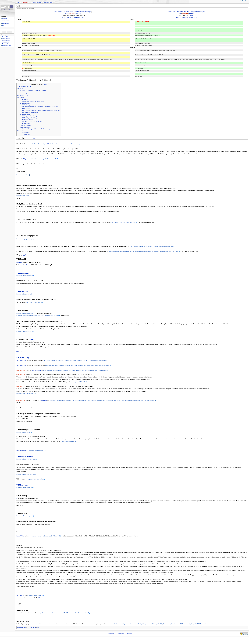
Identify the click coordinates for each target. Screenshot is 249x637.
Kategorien (20, 627)
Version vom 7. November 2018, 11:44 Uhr (180, 11)
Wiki (66, 13)
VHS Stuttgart (20, 595)
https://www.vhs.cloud (22, 175)
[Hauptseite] (7, 7)
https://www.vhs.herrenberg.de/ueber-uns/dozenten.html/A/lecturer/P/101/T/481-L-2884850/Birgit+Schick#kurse (75, 360)
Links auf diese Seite (7, 36)
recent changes (6, 21)
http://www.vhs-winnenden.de (37, 450)
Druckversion (5, 43)
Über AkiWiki (121, 633)
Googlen (19, 262)
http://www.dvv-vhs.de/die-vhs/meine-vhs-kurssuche (64, 144)
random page (5, 23)
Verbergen (44, 84)
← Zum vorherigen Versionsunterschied (73, 17)
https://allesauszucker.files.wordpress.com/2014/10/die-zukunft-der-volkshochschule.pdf (64, 613)
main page (4, 18)
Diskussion (72, 13)
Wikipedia (25, 159)
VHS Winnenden (21, 450)
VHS (34, 627)
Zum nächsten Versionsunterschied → (186, 17)
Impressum (129, 633)
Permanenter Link (6, 45)
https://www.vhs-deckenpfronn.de (25, 393)
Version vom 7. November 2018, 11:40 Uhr (66, 11)
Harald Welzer (20, 536)
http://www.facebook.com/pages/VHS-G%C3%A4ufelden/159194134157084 (37, 315)
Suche (2, 28)
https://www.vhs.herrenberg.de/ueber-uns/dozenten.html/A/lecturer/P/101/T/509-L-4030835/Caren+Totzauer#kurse (75, 370)
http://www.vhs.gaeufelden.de (24, 313)
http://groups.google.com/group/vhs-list (27, 239)
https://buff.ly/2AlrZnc (80, 382)
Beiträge (78, 13)
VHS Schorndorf (22, 273)
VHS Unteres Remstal (24, 456)
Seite (19, 2)
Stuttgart (31, 339)
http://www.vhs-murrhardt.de (36, 479)
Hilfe (3, 25)
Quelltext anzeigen (85, 11)
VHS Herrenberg (22, 358)
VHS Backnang (22, 291)
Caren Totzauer (20, 370)
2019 (191, 15)
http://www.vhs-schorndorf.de (24, 275)
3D (17, 498)
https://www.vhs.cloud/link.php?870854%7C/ (122, 222)
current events (5, 20)
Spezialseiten (5, 42)
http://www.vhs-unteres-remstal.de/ (26, 459)
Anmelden (244, 0)
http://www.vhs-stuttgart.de (35, 595)
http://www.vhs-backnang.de (24, 294)
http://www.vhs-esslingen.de (24, 487)
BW (24, 255)
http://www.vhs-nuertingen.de (24, 516)
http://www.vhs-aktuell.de (23, 432)
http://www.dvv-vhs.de (38, 144)
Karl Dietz (26, 265)
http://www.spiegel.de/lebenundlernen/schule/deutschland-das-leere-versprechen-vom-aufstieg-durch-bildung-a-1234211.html (143, 251)
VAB (31, 627)
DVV (48, 144)
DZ (28, 627)
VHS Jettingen (20, 352)
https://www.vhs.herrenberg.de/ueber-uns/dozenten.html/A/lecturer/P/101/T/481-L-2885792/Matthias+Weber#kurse (77, 365)
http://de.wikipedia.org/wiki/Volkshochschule (44, 159)
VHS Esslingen (22, 485)
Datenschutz (111, 633)
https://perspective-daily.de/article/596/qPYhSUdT (46, 536)
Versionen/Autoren (48, 2)
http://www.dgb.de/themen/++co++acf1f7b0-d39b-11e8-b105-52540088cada (152, 246)
